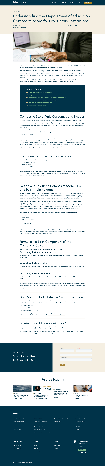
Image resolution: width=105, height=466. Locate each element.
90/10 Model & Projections (80, 421)
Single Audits (16, 424)
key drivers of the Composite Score (56, 315)
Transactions (57, 416)
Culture (55, 451)
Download (36, 448)
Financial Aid (36, 416)
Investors (15, 451)
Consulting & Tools (78, 416)
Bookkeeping (77, 429)
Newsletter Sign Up (38, 451)
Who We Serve (63, 2)
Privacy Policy (29, 462)
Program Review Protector (39, 426)
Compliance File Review (39, 424)
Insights (72, 2)
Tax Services (16, 426)
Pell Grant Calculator (79, 426)
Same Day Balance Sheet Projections (61, 418)
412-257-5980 (80, 446)
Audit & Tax (16, 416)
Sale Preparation (57, 421)
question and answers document (36, 233)
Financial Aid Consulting (79, 424)
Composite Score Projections (80, 418)
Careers (56, 448)
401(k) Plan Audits (17, 429)
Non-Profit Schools (17, 448)
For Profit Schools (17, 445)
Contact (87, 2)
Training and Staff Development (40, 421)
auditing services (75, 331)
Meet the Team (57, 445)
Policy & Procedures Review (39, 429)
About (79, 2)
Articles (35, 445)
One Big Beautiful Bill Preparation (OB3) (42, 432)
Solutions (54, 2)
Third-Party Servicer (38, 418)
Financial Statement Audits (19, 418)
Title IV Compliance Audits (19, 421)
